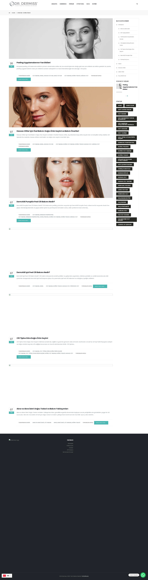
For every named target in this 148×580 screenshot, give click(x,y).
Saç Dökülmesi (122, 76)
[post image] (61, 38)
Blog (88, 4)
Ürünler (71, 4)
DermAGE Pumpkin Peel (46, 215)
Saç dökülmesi (123, 235)
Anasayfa (54, 4)
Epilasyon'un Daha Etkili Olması (125, 188)
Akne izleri (60, 422)
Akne (55, 422)
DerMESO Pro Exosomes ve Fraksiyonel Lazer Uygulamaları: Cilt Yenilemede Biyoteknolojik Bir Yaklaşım (125, 89)
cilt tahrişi (122, 161)
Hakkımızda (63, 4)
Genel (41, 76)
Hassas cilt (87, 144)
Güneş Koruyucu (124, 59)
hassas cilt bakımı (125, 210)
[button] (126, 124)
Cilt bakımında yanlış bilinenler (126, 146)
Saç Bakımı (122, 230)
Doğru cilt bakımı (68, 144)
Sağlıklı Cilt (84, 76)
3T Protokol (70, 450)
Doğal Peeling (44, 217)
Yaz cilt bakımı (123, 243)
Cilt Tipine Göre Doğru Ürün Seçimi (51, 351)
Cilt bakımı (67, 76)
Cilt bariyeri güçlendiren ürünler (126, 152)
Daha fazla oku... (23, 79)
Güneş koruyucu (124, 197)
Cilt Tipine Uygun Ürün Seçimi (35, 353)
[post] (119, 86)
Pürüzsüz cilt (74, 286)
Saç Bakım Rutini (124, 226)
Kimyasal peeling (124, 214)
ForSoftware (85, 576)
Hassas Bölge (123, 201)
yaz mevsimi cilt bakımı (124, 247)
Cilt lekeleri (122, 157)
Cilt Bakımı (36, 76)
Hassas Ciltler (48, 76)
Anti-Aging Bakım (125, 32)
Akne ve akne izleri (38, 422)
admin (28, 76)
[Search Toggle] (137, 4)
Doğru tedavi (76, 76)
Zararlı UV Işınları (124, 253)
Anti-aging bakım (124, 138)
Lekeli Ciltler (58, 76)
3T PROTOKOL (80, 4)
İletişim (94, 4)
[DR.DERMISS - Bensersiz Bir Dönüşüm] (24, 3)
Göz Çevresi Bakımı (125, 193)
